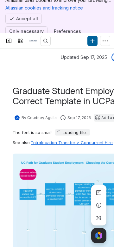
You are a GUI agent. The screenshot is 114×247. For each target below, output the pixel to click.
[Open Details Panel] (99, 205)
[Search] (46, 41)
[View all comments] (99, 192)
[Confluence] (33, 41)
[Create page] (99, 218)
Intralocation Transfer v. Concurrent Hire (72, 142)
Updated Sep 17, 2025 (84, 57)
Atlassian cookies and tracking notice (44, 7)
